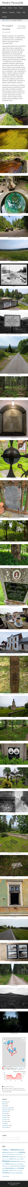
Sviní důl (16, 1168)
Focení (21, 8)
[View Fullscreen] (4, 1045)
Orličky (3, 1164)
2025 (7, 20)
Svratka (21, 1168)
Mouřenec (23, 1090)
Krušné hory (7, 1159)
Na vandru (4, 1119)
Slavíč (3, 1168)
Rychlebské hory (16, 1166)
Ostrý (8, 1164)
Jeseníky (5, 1156)
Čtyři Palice (16, 1152)
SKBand (23, 1166)
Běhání (3, 1104)
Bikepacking (5, 1102)
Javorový (20, 1154)
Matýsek (5, 1161)
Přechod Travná (7, 1166)
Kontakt (4, 17)
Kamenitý (11, 1157)
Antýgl (14, 1088)
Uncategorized (5, 1125)
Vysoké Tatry (18, 1173)
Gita (14, 1154)
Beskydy (14, 1149)
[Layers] (23, 1039)
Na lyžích (4, 1117)
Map (24, 12)
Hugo (17, 1184)
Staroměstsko (9, 1168)
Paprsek (12, 1164)
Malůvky (4, 12)
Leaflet (14, 1066)
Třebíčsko (10, 1170)
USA (17, 1170)
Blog (3, 20)
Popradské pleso (20, 1164)
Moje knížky (5, 1111)
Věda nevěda (5, 1127)
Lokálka (21, 1159)
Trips (15, 8)
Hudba (18, 12)
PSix (11, 1166)
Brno (8, 1152)
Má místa (11, 12)
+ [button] (4, 1039)
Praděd (3, 1166)
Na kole (12, 1086)
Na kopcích (6, 1086)
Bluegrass (21, 1150)
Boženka (4, 1152)
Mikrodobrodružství (6, 1109)
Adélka (5, 1150)
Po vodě (4, 1123)
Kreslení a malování (6, 1107)
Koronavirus (20, 1156)
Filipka (11, 1154)
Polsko (15, 1164)
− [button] (4, 1041)
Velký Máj (20, 1170)
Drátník (8, 1154)
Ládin (11, 1159)
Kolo (16, 1156)
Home (4, 8)
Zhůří (14, 1090)
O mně (10, 8)
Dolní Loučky (4, 1154)
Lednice (15, 1159)
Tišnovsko (5, 1170)
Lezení (18, 1159)
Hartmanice (9, 1090)
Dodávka (6, 1088)
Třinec (14, 1170)
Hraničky (16, 1154)
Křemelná (18, 1090)
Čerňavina (12, 1152)
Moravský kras (14, 1161)
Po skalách (4, 1121)
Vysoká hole (12, 1173)
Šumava (10, 1088)
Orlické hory (22, 1161)
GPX (22, 1069)
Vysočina (5, 1173)
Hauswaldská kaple (7, 1091)
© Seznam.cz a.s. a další (20, 1066)
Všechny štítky (5, 1176)
